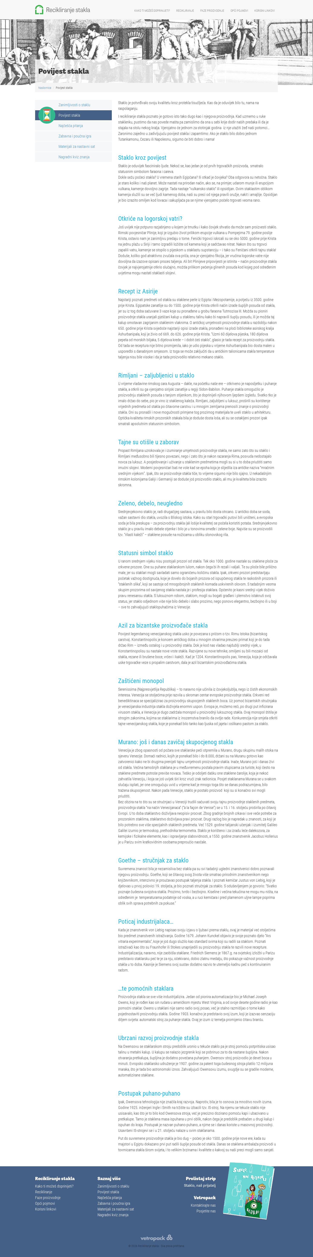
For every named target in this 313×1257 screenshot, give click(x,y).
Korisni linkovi (264, 10)
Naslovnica (45, 88)
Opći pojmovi (239, 10)
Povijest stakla (69, 115)
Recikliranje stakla (148, 1246)
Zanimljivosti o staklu (74, 104)
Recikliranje (185, 10)
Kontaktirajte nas (203, 1205)
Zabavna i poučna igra (75, 136)
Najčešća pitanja (71, 125)
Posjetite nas (206, 1210)
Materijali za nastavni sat (77, 146)
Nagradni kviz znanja (74, 156)
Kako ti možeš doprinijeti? (152, 10)
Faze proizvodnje (212, 10)
